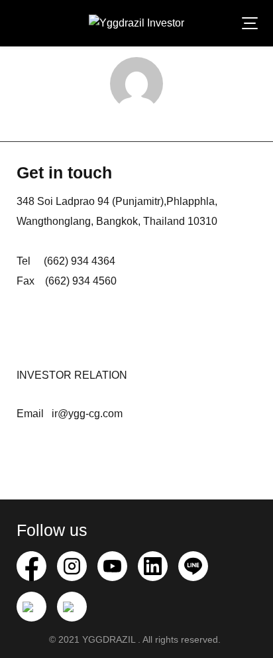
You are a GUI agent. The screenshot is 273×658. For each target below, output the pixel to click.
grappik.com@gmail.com (136, 122)
